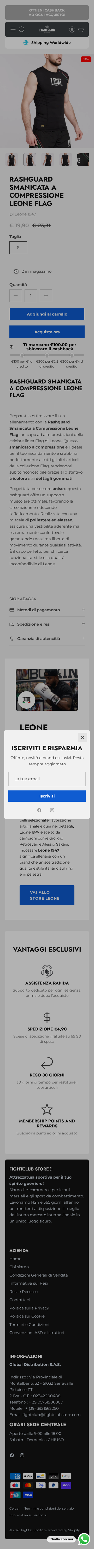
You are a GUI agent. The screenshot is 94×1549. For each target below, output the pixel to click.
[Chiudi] (82, 737)
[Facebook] (39, 810)
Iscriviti (47, 796)
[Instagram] (52, 810)
